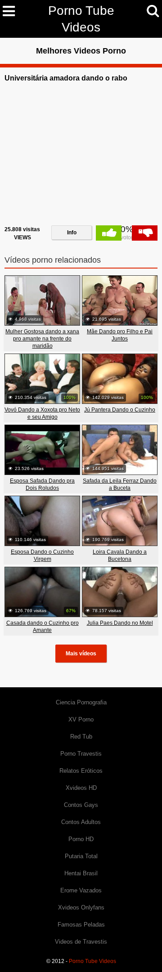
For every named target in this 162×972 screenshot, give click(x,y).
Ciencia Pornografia (81, 702)
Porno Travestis (81, 753)
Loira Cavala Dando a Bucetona (120, 555)
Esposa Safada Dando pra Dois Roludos (42, 484)
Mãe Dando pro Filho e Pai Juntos (120, 335)
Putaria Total (81, 856)
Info (71, 232)
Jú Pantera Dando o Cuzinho (119, 410)
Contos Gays (81, 805)
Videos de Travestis (81, 941)
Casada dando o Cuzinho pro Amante (42, 626)
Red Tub (81, 736)
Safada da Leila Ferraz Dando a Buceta (120, 484)
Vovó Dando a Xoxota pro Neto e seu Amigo (42, 413)
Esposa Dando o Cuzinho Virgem (42, 555)
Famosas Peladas (81, 924)
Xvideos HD (81, 787)
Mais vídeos (81, 653)
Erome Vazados (81, 890)
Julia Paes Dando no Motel (120, 623)
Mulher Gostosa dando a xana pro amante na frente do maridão (42, 338)
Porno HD (81, 839)
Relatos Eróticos (81, 770)
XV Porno (81, 719)
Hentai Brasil (81, 873)
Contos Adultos (81, 822)
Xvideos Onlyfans (81, 907)
